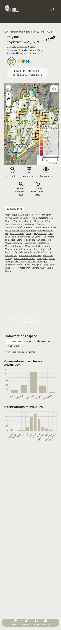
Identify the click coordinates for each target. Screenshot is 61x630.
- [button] (8, 103)
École (29, 227)
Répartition (43, 341)
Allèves (8, 217)
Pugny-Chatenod (42, 249)
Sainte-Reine (29, 252)
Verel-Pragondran (21, 267)
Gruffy (29, 233)
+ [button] (8, 94)
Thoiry (27, 264)
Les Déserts (43, 242)
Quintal (18, 252)
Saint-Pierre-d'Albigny (36, 261)
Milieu (29, 341)
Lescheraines (29, 242)
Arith (34, 217)
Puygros (9, 252)
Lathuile (21, 239)
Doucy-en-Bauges (26, 224)
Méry (27, 245)
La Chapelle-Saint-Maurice (17, 236)
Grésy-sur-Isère (17, 233)
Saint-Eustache (44, 252)
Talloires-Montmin (13, 264)
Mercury (19, 245)
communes (14, 209)
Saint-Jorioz (42, 258)
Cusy (14, 224)
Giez (40, 230)
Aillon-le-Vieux (27, 214)
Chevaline (38, 221)
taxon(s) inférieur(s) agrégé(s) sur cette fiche (27, 72)
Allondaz (17, 217)
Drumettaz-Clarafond (15, 227)
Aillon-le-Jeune (12, 214)
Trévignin (36, 264)
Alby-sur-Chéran (43, 214)
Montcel (49, 245)
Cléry (47, 221)
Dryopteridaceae (36, 49)
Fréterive (31, 230)
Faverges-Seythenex (16, 230)
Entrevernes (50, 227)
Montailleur (37, 245)
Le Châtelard (42, 239)
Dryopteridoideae (28, 53)
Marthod (9, 245)
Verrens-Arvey (38, 267)
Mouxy (8, 249)
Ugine (45, 264)
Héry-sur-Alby (40, 233)
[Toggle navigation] (52, 9)
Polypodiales (12, 49)
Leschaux (17, 242)
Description (14, 341)
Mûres (17, 249)
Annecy (26, 217)
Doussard (41, 224)
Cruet (7, 224)
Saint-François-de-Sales (30, 255)
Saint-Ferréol (11, 255)
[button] (8, 98)
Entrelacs (38, 227)
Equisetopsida (20, 46)
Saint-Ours (19, 261)
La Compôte (38, 236)
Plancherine (27, 249)
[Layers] (54, 88)
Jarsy (51, 233)
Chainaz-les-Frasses (23, 221)
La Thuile (30, 239)
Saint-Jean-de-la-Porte (24, 258)
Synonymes (14, 346)
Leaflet (49, 163)
